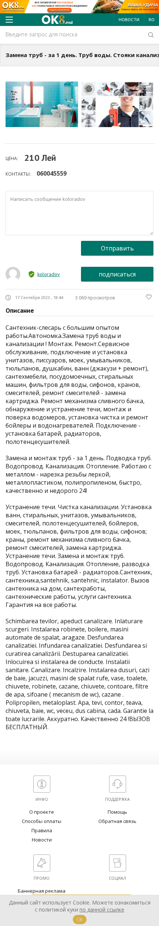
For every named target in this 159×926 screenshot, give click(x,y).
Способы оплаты (41, 821)
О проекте (41, 812)
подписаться (117, 274)
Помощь (117, 812)
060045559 (52, 173)
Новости (129, 19)
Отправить (117, 248)
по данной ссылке (102, 909)
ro (152, 19)
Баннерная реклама (41, 890)
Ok (80, 919)
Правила (41, 830)
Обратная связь (117, 821)
